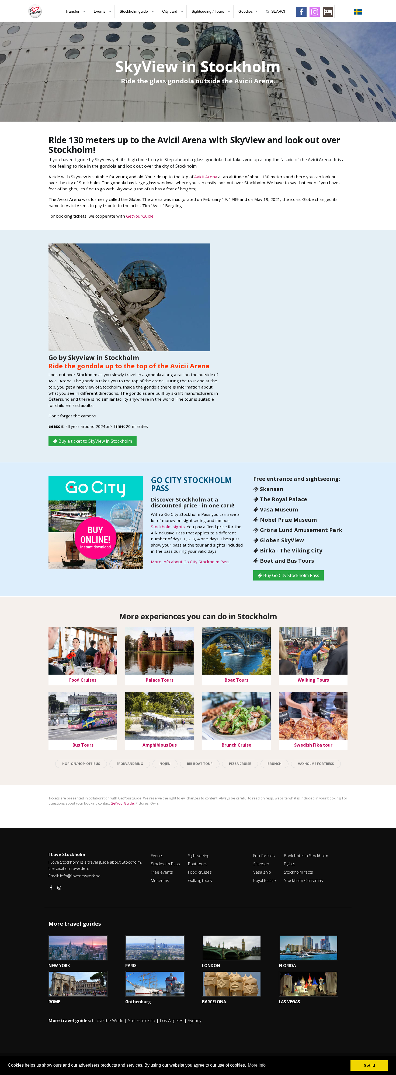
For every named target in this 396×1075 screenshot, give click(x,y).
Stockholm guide (134, 11)
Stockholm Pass (165, 863)
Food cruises (200, 872)
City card (170, 11)
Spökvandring (129, 763)
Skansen (261, 863)
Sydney (194, 1021)
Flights (289, 863)
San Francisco (141, 1021)
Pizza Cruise (240, 763)
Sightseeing (198, 855)
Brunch (275, 763)
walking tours (200, 880)
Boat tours (197, 863)
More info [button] (257, 1065)
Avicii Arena (205, 176)
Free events (162, 872)
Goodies (245, 11)
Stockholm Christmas (303, 880)
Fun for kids (264, 855)
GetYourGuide (140, 216)
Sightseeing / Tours (208, 11)
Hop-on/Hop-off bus (81, 763)
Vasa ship (262, 872)
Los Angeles (171, 1021)
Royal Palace (264, 880)
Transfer (73, 11)
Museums (160, 880)
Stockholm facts (298, 872)
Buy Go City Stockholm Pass (290, 575)
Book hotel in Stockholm (306, 855)
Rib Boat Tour (200, 763)
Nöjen (165, 763)
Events (100, 11)
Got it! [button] (369, 1065)
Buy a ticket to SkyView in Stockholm (94, 441)
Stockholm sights (168, 526)
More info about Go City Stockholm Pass (190, 561)
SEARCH (279, 11)
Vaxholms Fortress (316, 763)
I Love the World (107, 1021)
